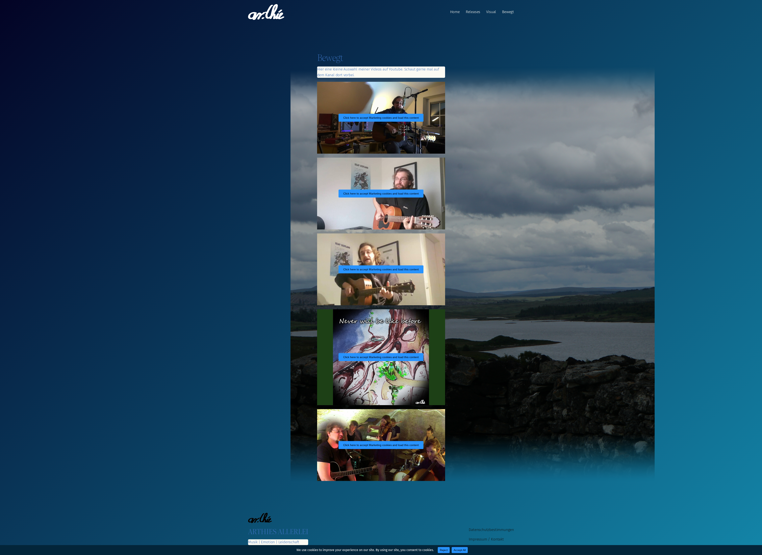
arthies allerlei (278, 531)
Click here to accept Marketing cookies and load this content (381, 117)
